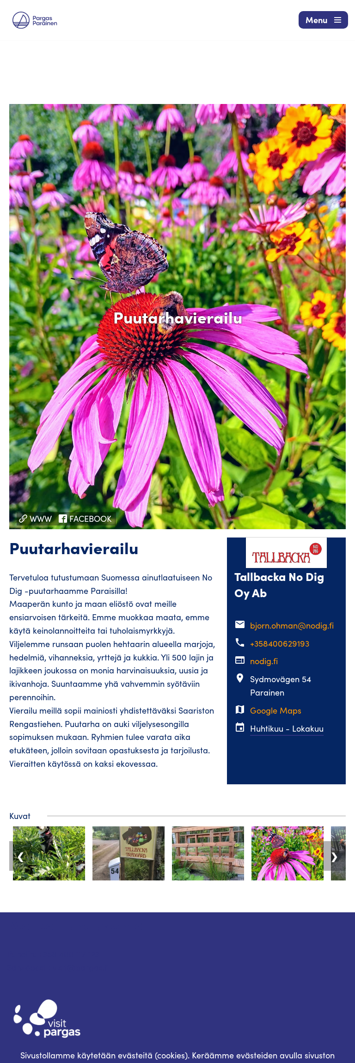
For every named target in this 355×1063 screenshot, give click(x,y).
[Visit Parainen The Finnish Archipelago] (34, 20)
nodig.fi (264, 660)
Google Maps (275, 710)
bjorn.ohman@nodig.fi (292, 625)
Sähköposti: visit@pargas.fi (58, 967)
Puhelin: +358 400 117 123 (53, 953)
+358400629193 (279, 643)
